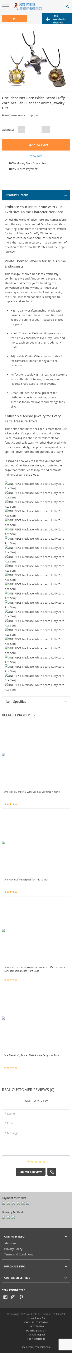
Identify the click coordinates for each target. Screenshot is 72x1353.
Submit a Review (31, 1172)
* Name (10, 1113)
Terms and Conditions (18, 1254)
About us (10, 1243)
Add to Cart (38, 145)
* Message (11, 1133)
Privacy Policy (13, 1249)
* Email (9, 1123)
